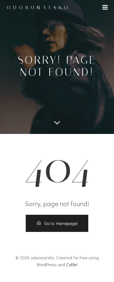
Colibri (72, 264)
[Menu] (105, 7)
